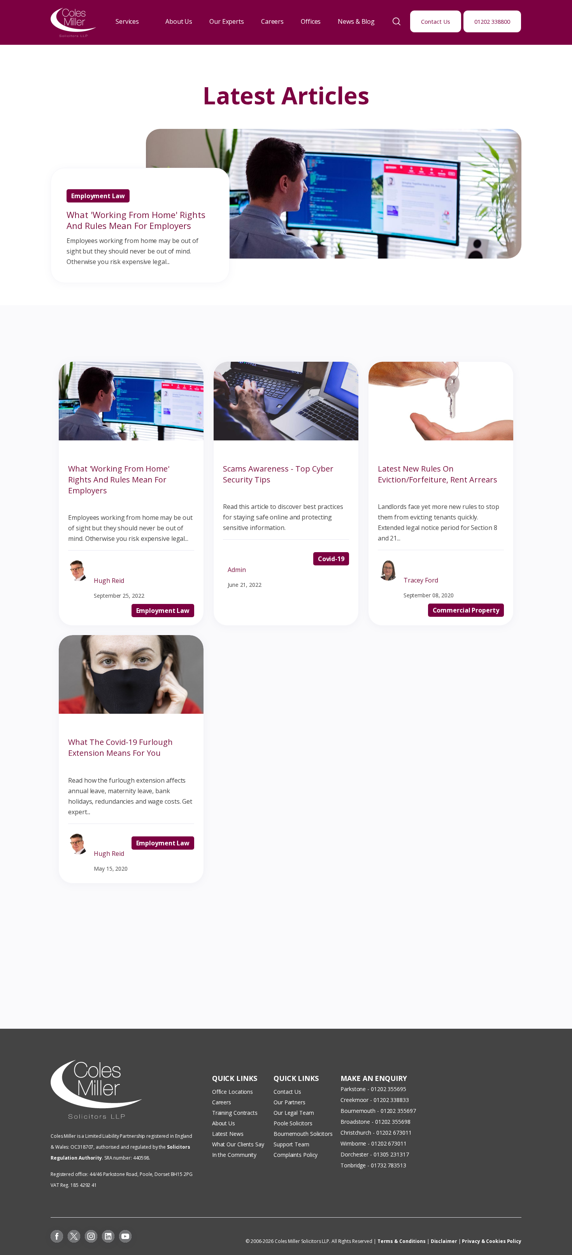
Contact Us (435, 21)
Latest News (228, 1133)
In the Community (234, 1154)
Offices (311, 21)
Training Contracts (235, 1112)
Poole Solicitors (293, 1123)
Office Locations (232, 1091)
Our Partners (289, 1102)
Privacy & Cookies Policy (491, 1241)
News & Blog (356, 21)
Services (127, 21)
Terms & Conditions (401, 1241)
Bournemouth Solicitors (303, 1133)
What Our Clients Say (239, 1144)
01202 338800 (492, 21)
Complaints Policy (296, 1154)
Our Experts (226, 21)
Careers (272, 21)
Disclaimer (444, 1241)
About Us (178, 21)
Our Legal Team (294, 1112)
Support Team (291, 1144)
